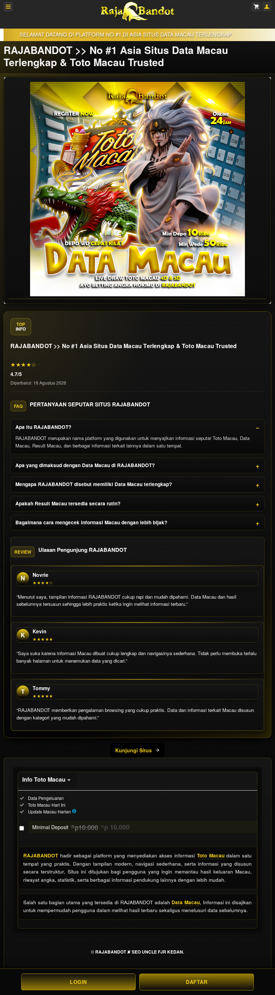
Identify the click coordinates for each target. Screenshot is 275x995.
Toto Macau (211, 855)
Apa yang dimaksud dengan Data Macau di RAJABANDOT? (85, 465)
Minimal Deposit (81, 827)
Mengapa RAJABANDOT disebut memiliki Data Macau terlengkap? (93, 484)
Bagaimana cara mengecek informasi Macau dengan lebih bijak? (91, 522)
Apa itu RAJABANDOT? (43, 427)
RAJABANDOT (40, 855)
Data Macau (186, 902)
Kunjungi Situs (133, 750)
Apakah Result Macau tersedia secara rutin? (67, 503)
